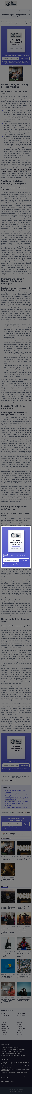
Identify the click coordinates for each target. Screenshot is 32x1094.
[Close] (28, 529)
